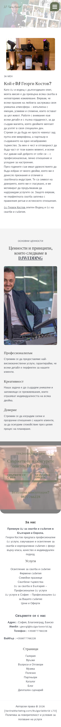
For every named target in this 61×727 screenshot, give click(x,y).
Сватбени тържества (30, 581)
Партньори (30, 677)
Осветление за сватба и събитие (31, 569)
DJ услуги (13, 541)
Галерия (31, 656)
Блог (30, 685)
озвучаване (27, 541)
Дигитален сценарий (30, 690)
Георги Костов (14, 537)
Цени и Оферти (30, 603)
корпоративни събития (31, 545)
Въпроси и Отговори (30, 664)
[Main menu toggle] (54, 6)
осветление (44, 541)
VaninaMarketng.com (18, 710)
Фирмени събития (30, 573)
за (53, 541)
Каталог (30, 681)
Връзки (30, 660)
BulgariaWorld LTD (44, 710)
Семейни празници (30, 577)
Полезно (30, 672)
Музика (30, 668)
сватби (10, 545)
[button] (17, 476)
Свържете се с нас (30, 616)
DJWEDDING (30, 258)
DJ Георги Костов (15, 207)
